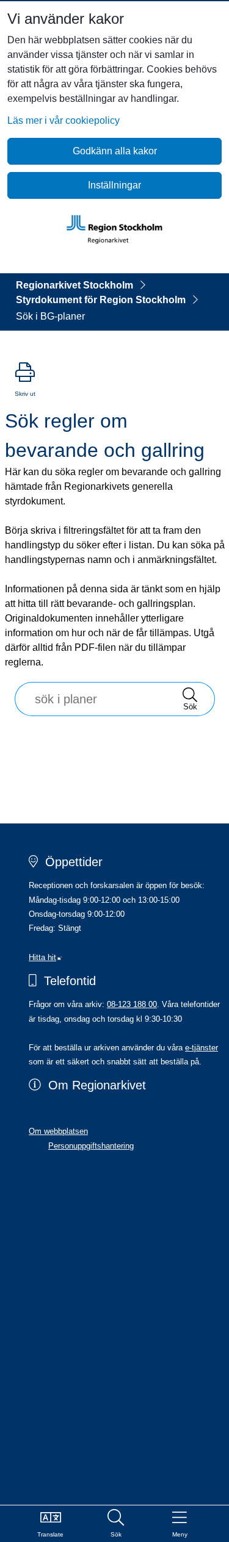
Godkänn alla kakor (115, 151)
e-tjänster (201, 1047)
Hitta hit (45, 957)
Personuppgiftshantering (91, 1145)
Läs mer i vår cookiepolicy (63, 120)
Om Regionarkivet (97, 1085)
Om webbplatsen (58, 1131)
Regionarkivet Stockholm (74, 285)
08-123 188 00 (132, 1004)
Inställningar (114, 185)
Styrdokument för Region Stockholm (101, 300)
